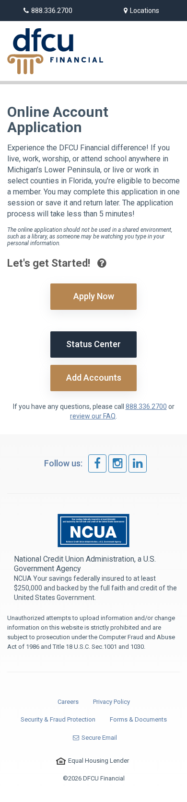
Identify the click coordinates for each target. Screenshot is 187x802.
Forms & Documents (138, 719)
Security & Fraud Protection (58, 719)
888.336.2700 (51, 10)
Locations (144, 10)
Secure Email (99, 737)
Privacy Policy (111, 701)
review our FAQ (93, 416)
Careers (68, 701)
